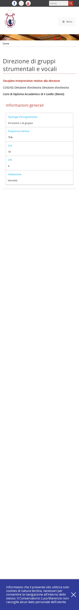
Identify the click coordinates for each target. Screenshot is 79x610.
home (6, 43)
